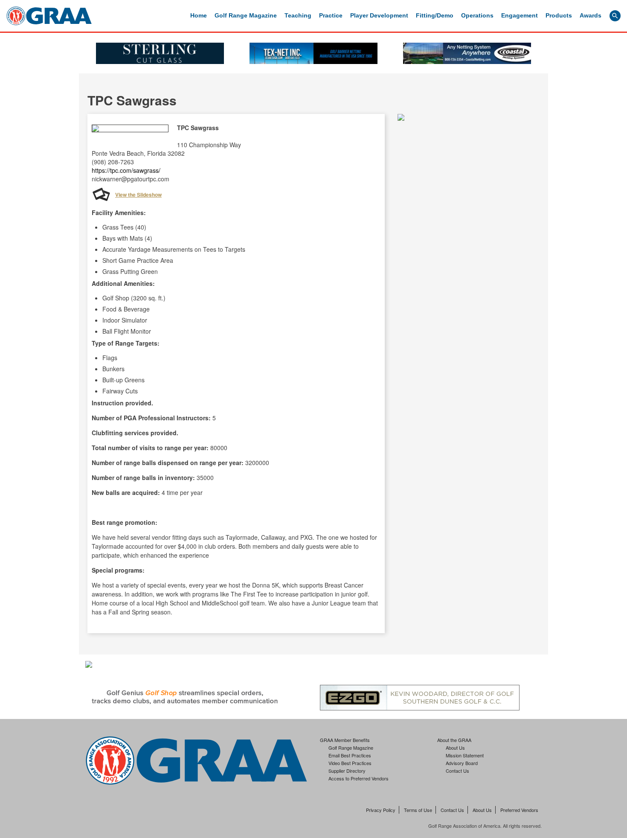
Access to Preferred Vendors (358, 778)
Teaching (297, 15)
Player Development (379, 15)
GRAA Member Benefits (345, 739)
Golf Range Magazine (246, 15)
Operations (477, 15)
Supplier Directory (347, 770)
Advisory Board (462, 762)
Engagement (519, 15)
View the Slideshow (138, 194)
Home (198, 15)
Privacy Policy (380, 809)
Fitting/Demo (434, 15)
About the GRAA (454, 739)
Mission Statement (465, 755)
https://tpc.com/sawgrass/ (126, 170)
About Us (455, 747)
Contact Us (457, 770)
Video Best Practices (350, 762)
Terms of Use (418, 809)
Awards (590, 15)
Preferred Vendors (519, 809)
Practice (331, 15)
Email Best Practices (349, 755)
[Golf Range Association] (49, 15)
